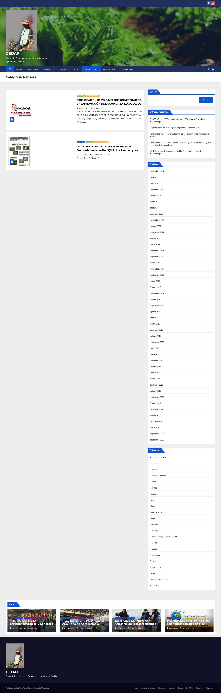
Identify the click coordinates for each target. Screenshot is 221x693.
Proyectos (49, 69)
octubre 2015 (155, 336)
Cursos (63, 69)
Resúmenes (155, 555)
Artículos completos (158, 457)
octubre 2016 (155, 299)
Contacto (127, 69)
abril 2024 (154, 208)
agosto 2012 (155, 415)
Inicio (19, 69)
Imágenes (154, 494)
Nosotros (32, 69)
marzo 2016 (155, 324)
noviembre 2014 (157, 360)
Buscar (153, 92)
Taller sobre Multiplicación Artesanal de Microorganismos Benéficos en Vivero (135, 623)
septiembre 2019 (157, 257)
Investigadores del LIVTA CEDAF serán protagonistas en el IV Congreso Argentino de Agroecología (188, 625)
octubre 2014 (155, 367)
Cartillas (153, 470)
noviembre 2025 (157, 171)
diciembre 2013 (156, 385)
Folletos (153, 488)
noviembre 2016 (157, 293)
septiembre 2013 (157, 397)
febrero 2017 (155, 287)
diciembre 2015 (156, 330)
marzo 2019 (155, 263)
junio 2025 (154, 183)
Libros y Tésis (156, 512)
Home (136, 688)
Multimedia (109, 69)
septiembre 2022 (157, 232)
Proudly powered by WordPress (16, 688)
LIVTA (76, 69)
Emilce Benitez (99, 108)
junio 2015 (154, 348)
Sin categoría (155, 567)
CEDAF (12, 53)
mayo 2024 (154, 202)
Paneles (80, 95)
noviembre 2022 (157, 220)
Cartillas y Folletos (158, 476)
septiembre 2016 (157, 306)
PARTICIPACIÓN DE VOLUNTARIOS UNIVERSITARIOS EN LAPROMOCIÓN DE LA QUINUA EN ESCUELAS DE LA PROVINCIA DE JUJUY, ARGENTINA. (109, 103)
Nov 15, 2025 (69, 628)
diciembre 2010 (156, 422)
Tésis (152, 573)
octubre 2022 (155, 226)
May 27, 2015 (84, 108)
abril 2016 (154, 318)
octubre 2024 (155, 196)
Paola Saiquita (32, 628)
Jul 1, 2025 (121, 628)
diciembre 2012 (156, 409)
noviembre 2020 (157, 251)
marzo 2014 (155, 379)
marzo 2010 (155, 428)
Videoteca (154, 586)
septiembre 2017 (157, 275)
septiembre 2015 (157, 342)
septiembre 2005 (157, 440)
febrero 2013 (155, 403)
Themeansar (45, 688)
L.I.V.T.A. (189, 688)
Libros (152, 506)
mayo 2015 (154, 354)
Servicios (154, 561)
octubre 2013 (155, 391)
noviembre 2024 (157, 190)
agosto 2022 (155, 238)
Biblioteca (91, 69)
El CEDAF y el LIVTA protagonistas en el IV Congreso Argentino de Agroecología (31, 623)
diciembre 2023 (156, 214)
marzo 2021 (155, 244)
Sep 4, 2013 (83, 155)
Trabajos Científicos (92, 95)
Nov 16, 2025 (17, 628)
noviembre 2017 (157, 269)
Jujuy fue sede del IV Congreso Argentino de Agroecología (174, 128)
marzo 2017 (155, 281)
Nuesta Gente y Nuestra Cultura (163, 537)
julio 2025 (154, 177)
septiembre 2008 (157, 434)
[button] (209, 69)
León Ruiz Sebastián (101, 155)
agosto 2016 (155, 312)
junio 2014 (154, 373)
